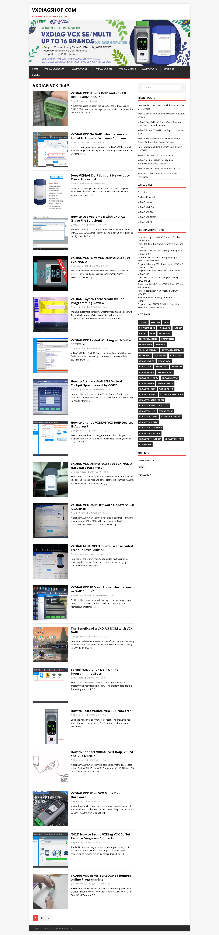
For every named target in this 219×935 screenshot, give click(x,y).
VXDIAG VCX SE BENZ (170, 416)
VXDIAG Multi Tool (147, 207)
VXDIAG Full (161, 366)
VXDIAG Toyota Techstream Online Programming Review (97, 301)
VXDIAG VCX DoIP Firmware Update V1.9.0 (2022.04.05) (102, 507)
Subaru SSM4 (145, 344)
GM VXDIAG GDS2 (147, 328)
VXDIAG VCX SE (79, 68)
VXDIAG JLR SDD (165, 372)
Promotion (143, 192)
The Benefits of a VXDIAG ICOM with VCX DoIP (101, 630)
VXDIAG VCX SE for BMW (150, 427)
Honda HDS (164, 328)
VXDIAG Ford (145, 366)
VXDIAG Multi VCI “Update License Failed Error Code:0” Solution (102, 548)
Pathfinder (165, 333)
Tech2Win (161, 344)
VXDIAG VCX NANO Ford (171, 394)
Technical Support (146, 197)
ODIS (152, 333)
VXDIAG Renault (170, 378)
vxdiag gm (177, 366)
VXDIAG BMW (164, 361)
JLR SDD (142, 333)
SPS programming (148, 339)
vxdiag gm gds (146, 372)
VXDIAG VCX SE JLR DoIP (150, 439)
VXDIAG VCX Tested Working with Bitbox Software (102, 342)
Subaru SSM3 (167, 339)
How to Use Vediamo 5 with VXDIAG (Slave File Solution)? (98, 218)
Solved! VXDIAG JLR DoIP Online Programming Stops (94, 672)
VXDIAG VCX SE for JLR (149, 433)
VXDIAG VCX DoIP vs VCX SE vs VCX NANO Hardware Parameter (101, 466)
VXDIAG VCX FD (149, 68)
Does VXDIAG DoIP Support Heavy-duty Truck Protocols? (100, 177)
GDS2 (166, 322)
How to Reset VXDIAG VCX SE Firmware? (101, 711)
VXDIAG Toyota (165, 383)
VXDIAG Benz (176, 355)
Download (169, 68)
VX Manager (145, 444)
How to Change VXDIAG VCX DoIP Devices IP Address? (102, 424)
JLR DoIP (178, 328)
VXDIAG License (127, 68)
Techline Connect (148, 350)
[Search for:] (162, 87)
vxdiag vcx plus (147, 411)
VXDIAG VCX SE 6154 (148, 416)
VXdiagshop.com (57, 928)
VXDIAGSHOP (98, 101)
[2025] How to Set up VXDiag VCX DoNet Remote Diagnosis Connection (100, 836)
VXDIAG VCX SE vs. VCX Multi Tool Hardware (96, 795)
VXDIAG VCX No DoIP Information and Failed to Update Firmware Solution (100, 136)
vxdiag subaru (146, 383)
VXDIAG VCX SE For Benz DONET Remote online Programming (101, 877)
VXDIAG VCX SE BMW (148, 422)
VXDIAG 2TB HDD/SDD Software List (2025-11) (161, 168)
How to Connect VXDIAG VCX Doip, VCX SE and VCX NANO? (102, 754)
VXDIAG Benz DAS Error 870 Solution (155, 155)
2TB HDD (143, 322)
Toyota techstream (172, 350)
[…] (92, 112)
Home (35, 68)
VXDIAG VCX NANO (54, 68)
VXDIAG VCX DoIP (104, 68)
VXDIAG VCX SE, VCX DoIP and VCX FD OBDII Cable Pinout (98, 95)
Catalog (36, 75)
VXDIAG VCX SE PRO (174, 439)
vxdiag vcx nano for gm (151, 400)
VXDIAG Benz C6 (146, 361)
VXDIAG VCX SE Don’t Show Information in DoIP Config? (101, 589)
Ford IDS (155, 322)
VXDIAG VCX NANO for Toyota (153, 405)
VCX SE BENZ (145, 355)
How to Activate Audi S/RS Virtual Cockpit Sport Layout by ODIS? (96, 383)
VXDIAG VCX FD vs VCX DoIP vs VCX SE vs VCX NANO (100, 260)
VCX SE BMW (160, 355)
